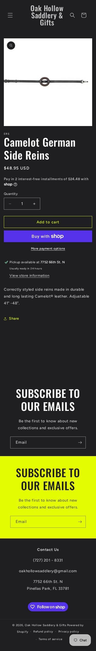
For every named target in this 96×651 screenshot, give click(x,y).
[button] (10, 15)
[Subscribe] (80, 442)
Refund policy (43, 631)
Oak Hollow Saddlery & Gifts (45, 625)
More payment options (48, 248)
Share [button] (14, 318)
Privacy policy (68, 631)
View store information (29, 275)
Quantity (11, 194)
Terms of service (50, 639)
